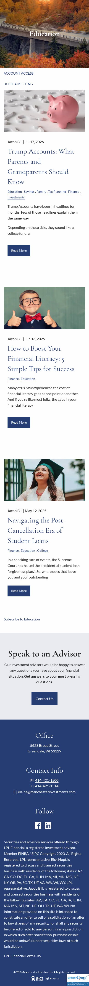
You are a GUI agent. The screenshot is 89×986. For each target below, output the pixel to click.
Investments (16, 197)
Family (41, 191)
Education (15, 191)
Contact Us (44, 698)
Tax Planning (57, 191)
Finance (73, 191)
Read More (19, 250)
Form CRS (33, 956)
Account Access (19, 73)
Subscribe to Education (22, 619)
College (42, 550)
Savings (29, 191)
